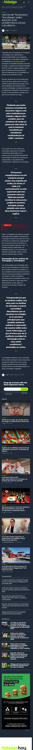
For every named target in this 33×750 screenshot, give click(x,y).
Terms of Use (9, 393)
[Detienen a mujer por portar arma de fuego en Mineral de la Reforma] (16, 409)
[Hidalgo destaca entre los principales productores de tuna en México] (4, 665)
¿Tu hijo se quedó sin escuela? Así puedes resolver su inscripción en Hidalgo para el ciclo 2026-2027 (15, 581)
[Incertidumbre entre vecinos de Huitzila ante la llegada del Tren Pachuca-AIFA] (16, 555)
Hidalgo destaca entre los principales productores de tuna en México (19, 665)
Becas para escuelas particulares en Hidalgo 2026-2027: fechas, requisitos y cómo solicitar (14, 597)
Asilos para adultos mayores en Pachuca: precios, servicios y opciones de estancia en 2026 (16, 589)
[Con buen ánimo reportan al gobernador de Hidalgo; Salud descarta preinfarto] (16, 526)
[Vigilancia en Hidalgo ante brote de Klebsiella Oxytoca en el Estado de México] (16, 437)
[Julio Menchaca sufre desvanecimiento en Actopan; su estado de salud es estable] (16, 466)
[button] (3, 2)
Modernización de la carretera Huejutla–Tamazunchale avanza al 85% (15, 227)
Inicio (3, 6)
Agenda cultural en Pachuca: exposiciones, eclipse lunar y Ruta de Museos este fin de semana (15, 605)
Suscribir (24, 389)
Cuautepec (16, 61)
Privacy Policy (24, 392)
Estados (4, 12)
